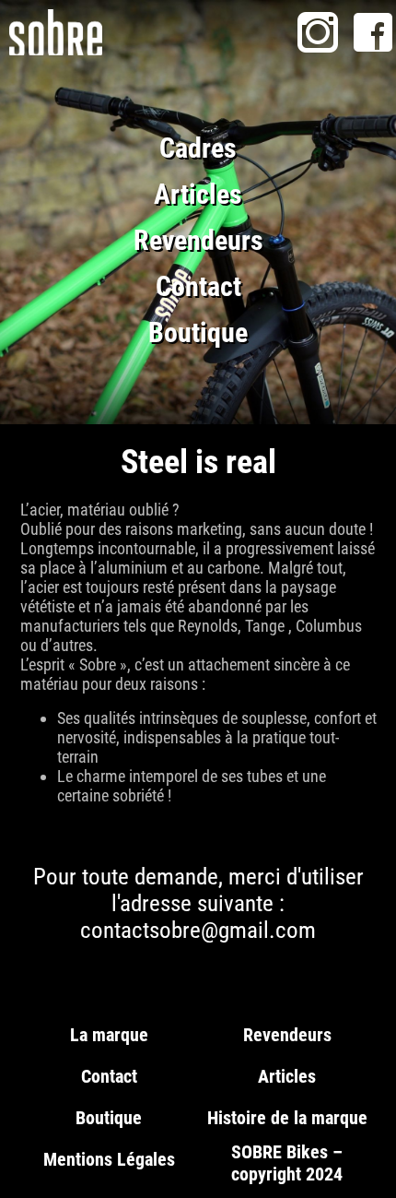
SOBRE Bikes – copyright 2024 (287, 1163)
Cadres (198, 148)
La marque (109, 1035)
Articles (198, 194)
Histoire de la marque (287, 1118)
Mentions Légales (109, 1159)
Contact (198, 286)
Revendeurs (198, 240)
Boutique (198, 332)
